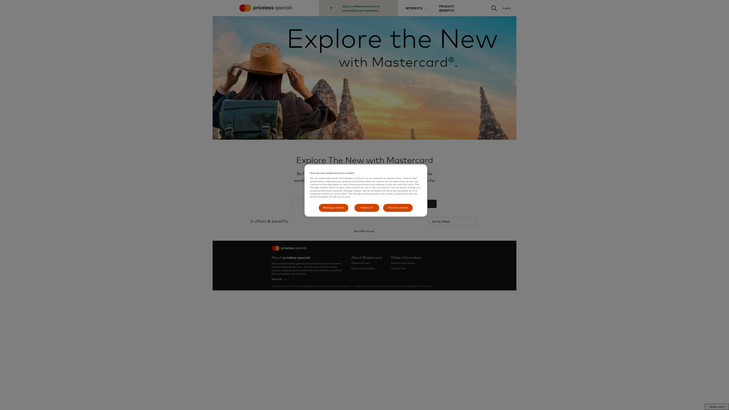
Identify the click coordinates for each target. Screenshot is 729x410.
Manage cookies (333, 208)
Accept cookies (398, 208)
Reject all (367, 208)
